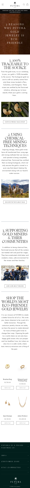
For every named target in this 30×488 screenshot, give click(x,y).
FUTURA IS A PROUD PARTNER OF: (12, 446)
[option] (15, 11)
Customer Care (10, 461)
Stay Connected (11, 467)
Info (4, 455)
